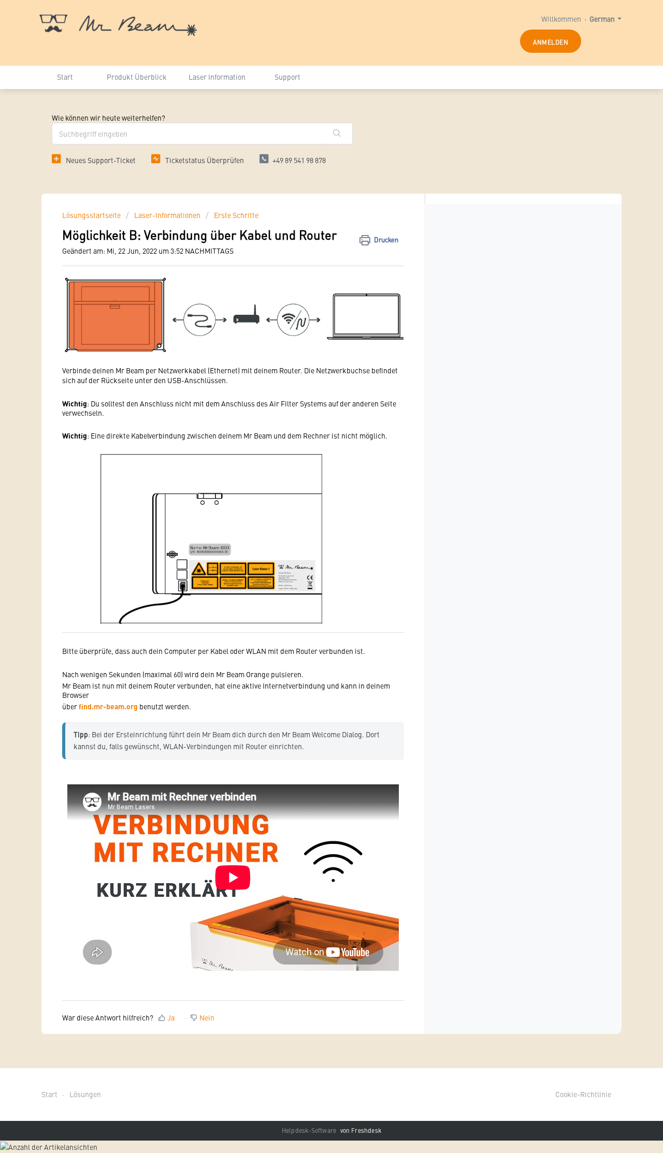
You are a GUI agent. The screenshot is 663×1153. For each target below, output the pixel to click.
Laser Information (217, 76)
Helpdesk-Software (310, 1130)
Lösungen (85, 1094)
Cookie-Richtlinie (583, 1094)
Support (287, 76)
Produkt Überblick (137, 76)
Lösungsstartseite (92, 215)
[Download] (312, 452)
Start (65, 76)
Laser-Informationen (167, 215)
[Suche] (337, 133)
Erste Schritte (236, 215)
